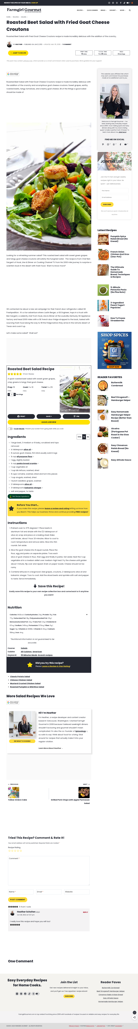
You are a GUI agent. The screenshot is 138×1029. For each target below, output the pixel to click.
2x (88, 437)
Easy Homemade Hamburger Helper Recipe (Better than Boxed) (121, 416)
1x (84, 437)
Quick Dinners (92, 10)
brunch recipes (45, 655)
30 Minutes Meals (29, 655)
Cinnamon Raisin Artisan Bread (111, 994)
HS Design (118, 1026)
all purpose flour (24, 456)
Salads (23, 17)
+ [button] (14, 394)
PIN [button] (77, 416)
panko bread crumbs (27, 463)
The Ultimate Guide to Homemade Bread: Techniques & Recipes (120, 272)
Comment (14, 858)
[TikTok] (124, 3)
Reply (85, 912)
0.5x (79, 437)
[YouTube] (128, 3)
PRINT (22, 416)
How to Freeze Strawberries (118, 319)
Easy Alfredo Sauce (121, 459)
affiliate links (27, 61)
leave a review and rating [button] (57, 508)
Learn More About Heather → (51, 748)
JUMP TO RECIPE (19, 53)
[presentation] (103, 239)
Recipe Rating (14, 847)
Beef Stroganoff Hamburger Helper (111, 991)
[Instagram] (109, 3)
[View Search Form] (130, 10)
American (37, 651)
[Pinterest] (113, 3)
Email (40, 892)
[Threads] (117, 3)
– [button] (8, 394)
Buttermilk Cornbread (117, 384)
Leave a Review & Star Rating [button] (56, 666)
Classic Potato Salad (20, 676)
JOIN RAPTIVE (101, 1026)
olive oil (27, 449)
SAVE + (49, 416)
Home (8, 17)
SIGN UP (34, 3)
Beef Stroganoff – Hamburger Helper (121, 399)
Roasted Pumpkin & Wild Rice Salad (27, 687)
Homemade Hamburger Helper (110, 1001)
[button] (19, 496)
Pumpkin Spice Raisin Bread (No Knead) (119, 239)
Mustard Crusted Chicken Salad (25, 683)
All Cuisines (26, 651)
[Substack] (132, 3)
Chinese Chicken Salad (21, 680)
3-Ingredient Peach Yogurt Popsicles (118, 305)
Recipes (16, 17)
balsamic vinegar (32, 487)
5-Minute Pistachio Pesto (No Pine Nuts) (118, 290)
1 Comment (66, 44)
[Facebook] (121, 3)
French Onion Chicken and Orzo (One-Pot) (120, 254)
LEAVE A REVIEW (49, 422)
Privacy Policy (74, 1026)
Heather (18, 44)
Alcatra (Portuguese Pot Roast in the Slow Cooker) (120, 433)
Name (12, 892)
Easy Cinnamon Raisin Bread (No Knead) (120, 448)
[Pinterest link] (103, 144)
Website (69, 892)
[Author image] (9, 44)
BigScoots (90, 1026)
